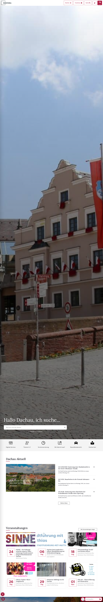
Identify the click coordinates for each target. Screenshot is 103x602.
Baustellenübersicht (76, 447)
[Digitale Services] (10, 443)
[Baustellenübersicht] (76, 443)
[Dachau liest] (92, 443)
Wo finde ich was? (60, 447)
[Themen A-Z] (27, 443)
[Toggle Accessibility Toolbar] (2, 594)
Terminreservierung (43, 447)
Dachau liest (92, 447)
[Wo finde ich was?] (59, 443)
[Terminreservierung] (43, 443)
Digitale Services (10, 447)
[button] (100, 3)
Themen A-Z (27, 447)
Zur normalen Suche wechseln (35, 431)
